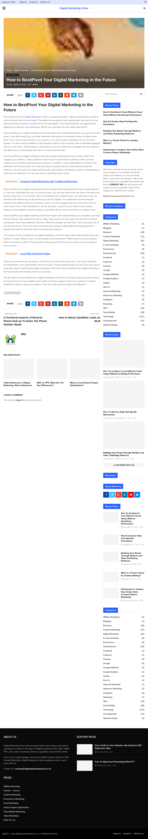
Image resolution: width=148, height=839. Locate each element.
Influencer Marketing (112, 295)
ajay (10, 85)
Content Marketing (111, 236)
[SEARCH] (141, 94)
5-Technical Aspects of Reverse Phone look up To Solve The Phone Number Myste (25, 321)
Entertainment (109, 253)
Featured (107, 262)
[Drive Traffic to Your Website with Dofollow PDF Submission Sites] (84, 749)
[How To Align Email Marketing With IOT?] (84, 765)
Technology (108, 316)
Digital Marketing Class (74, 8)
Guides (106, 283)
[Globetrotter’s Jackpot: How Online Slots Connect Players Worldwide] (111, 593)
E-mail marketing (111, 245)
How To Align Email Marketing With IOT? (115, 762)
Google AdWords (111, 274)
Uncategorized (109, 320)
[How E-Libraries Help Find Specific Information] (123, 394)
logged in (20, 400)
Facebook (107, 257)
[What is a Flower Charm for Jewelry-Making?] (111, 577)
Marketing (107, 304)
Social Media (109, 312)
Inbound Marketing (111, 291)
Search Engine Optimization (16, 807)
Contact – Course (12, 790)
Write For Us (45, 2)
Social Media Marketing (14, 811)
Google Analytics (110, 278)
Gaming (106, 266)
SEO (105, 308)
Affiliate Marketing (111, 224)
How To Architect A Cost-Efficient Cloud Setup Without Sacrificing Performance (131, 518)
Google (106, 270)
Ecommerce (108, 249)
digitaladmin (110, 377)
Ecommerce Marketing (14, 799)
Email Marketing (11, 803)
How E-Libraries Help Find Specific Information (131, 538)
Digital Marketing (12, 75)
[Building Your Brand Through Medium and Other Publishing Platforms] (123, 435)
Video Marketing (11, 816)
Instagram (107, 299)
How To (106, 287)
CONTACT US (116, 184)
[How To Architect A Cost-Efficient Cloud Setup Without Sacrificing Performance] (123, 354)
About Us (23, 2)
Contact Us (33, 2)
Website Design (110, 325)
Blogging (107, 228)
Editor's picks (86, 737)
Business (107, 232)
